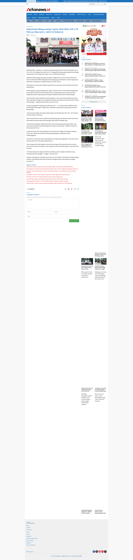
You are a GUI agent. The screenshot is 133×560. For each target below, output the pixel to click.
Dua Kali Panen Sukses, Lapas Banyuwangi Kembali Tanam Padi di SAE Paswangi (47, 179)
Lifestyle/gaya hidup (98, 14)
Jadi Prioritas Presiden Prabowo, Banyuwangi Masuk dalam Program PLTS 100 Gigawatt (49, 183)
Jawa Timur (49, 14)
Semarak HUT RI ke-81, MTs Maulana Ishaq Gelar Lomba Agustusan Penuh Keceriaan (48, 174)
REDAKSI (88, 21)
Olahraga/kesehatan (43, 17)
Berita (35, 14)
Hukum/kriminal (81, 14)
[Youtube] (102, 551)
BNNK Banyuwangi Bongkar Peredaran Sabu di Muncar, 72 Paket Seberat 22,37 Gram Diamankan (95, 64)
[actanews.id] (38, 9)
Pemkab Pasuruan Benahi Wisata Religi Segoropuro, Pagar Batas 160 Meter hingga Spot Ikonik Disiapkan (100, 267)
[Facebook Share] (65, 189)
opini (28, 17)
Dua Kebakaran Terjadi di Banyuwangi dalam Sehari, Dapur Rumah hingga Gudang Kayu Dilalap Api (52, 169)
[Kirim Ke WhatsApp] (78, 189)
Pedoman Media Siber (68, 21)
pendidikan (72, 14)
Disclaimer (40, 21)
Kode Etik (58, 21)
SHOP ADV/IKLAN (96, 21)
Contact (34, 21)
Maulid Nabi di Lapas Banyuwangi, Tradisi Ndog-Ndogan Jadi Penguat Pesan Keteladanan (49, 166)
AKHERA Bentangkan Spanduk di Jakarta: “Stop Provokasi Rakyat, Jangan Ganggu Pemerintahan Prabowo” (95, 91)
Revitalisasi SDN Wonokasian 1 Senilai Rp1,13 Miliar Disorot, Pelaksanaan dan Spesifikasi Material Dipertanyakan (86, 132)
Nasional (41, 14)
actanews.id (32, 34)
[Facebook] (94, 551)
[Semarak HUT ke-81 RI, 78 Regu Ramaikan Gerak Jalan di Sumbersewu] (87, 329)
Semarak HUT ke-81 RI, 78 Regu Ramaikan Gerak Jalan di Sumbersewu (44, 177)
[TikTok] (105, 551)
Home (46, 21)
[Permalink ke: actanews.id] (27, 35)
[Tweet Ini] (69, 189)
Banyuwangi (57, 14)
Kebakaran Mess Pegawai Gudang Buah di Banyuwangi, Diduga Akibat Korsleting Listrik (95, 69)
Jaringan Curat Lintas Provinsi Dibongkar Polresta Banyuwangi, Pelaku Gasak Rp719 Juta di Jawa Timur (95, 97)
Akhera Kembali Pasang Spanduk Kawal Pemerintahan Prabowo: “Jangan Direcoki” (66, 1)
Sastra (53, 17)
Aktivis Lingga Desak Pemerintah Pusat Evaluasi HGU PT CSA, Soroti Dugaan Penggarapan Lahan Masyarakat (86, 145)
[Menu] (27, 4)
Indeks (52, 21)
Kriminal (34, 17)
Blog (28, 21)
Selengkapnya (93, 101)
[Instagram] (99, 551)
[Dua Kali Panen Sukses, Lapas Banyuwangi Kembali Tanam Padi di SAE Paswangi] (101, 451)
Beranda (29, 14)
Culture (89, 14)
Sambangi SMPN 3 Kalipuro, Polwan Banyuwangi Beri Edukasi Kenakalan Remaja (47, 181)
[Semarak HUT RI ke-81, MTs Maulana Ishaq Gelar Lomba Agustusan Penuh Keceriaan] (87, 261)
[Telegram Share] (75, 189)
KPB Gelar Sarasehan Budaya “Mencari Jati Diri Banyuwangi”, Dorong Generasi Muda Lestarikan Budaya (51, 171)
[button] (105, 4)
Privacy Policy (80, 21)
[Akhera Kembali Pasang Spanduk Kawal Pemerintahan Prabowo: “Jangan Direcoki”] (101, 113)
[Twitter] (97, 551)
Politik (58, 17)
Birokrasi (65, 14)
